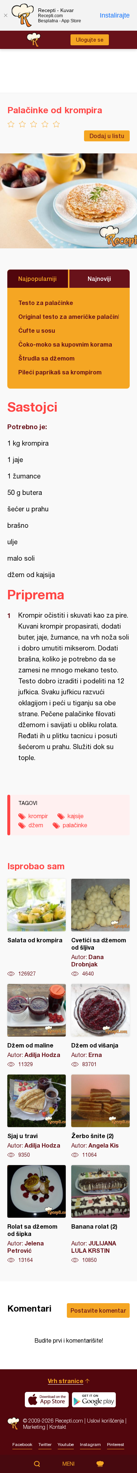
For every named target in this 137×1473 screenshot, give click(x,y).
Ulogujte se (89, 40)
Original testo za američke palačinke (68, 316)
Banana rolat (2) (100, 1214)
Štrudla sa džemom (46, 358)
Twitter (45, 1444)
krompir (38, 816)
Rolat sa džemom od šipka (36, 1214)
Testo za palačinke (45, 302)
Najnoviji (99, 278)
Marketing (34, 1427)
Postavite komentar (98, 1310)
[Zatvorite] (5, 15)
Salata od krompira (36, 928)
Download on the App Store (47, 1399)
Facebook (22, 1444)
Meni (68, 1464)
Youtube (66, 1444)
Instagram (90, 1444)
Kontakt (57, 1427)
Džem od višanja (100, 1026)
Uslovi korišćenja (105, 1420)
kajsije (76, 816)
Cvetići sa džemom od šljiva (100, 928)
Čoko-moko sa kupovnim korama (65, 344)
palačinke (75, 825)
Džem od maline (36, 1026)
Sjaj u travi (36, 1117)
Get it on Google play (94, 1399)
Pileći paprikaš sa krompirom (60, 372)
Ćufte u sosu (36, 330)
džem (35, 825)
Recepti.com (13, 1423)
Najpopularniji (37, 278)
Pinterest (115, 1444)
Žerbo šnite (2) (100, 1117)
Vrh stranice (65, 1380)
